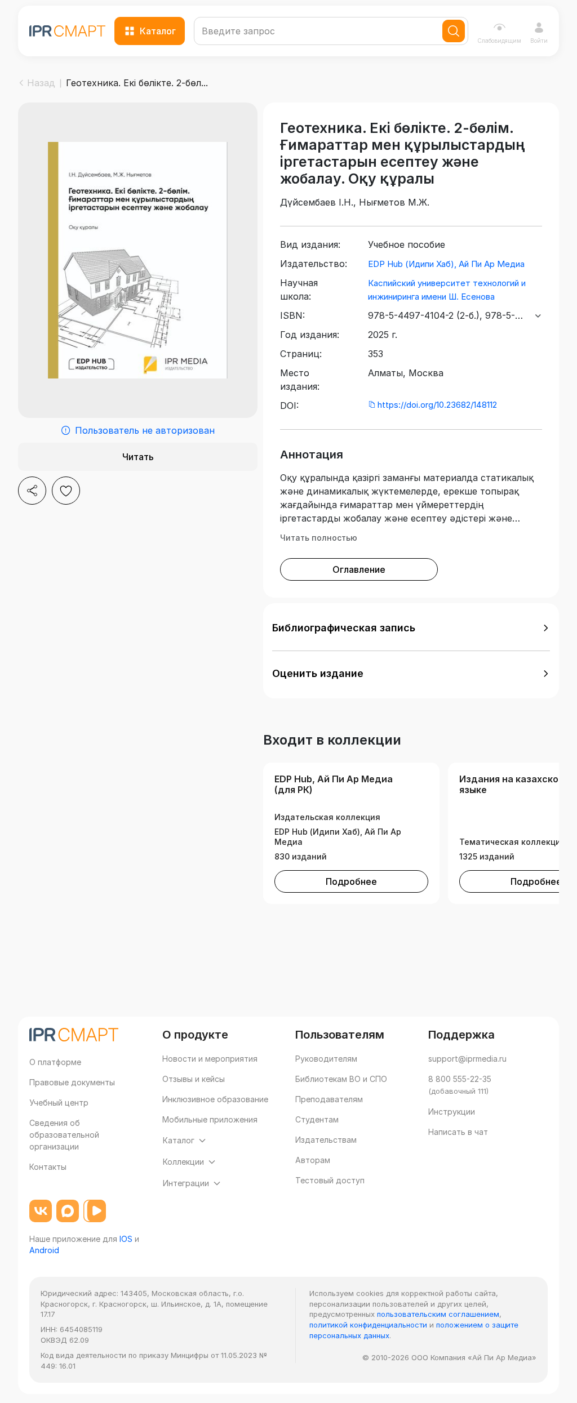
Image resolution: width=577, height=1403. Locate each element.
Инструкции (451, 1111)
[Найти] (453, 31)
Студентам (317, 1119)
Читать (138, 456)
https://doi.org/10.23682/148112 (437, 404)
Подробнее (351, 881)
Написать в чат (458, 1132)
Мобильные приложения (210, 1119)
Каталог (158, 31)
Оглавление (358, 569)
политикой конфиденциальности (368, 1324)
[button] (411, 628)
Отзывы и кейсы (193, 1079)
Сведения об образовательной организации (64, 1134)
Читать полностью (318, 537)
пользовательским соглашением (438, 1314)
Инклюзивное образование (215, 1099)
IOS (125, 1239)
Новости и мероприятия (210, 1058)
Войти (539, 40)
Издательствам (326, 1139)
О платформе (55, 1062)
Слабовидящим (499, 40)
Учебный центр (58, 1102)
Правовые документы (72, 1082)
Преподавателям (329, 1099)
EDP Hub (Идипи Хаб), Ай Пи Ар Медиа (446, 264)
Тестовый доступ (330, 1180)
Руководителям (326, 1058)
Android (44, 1250)
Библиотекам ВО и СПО (341, 1079)
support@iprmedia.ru (467, 1058)
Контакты (47, 1167)
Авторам (312, 1160)
